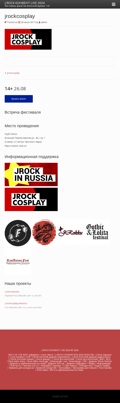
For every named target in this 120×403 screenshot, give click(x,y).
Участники (42, 369)
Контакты (15, 365)
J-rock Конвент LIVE (20, 356)
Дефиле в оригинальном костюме (28, 363)
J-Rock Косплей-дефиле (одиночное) (91, 356)
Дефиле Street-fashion (100, 361)
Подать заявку (102, 365)
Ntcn (108, 359)
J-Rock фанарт (43, 359)
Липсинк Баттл (31, 365)
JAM (102, 359)
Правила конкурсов (46, 367)
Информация (104, 363)
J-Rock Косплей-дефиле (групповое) (51, 356)
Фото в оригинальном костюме (66, 369)
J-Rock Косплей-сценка (22, 359)
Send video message (37, 361)
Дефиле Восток (56, 363)
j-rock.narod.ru (12, 291)
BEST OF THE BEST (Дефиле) (23, 354)
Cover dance (47, 354)
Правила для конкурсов (21, 367)
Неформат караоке (51, 365)
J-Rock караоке (104, 354)
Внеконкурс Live (58, 361)
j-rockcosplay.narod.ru (16, 303)
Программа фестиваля (84, 367)
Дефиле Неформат (77, 363)
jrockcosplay (13, 72)
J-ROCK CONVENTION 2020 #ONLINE (74, 354)
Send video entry (16, 361)
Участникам (105, 367)
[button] (28, 39)
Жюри (92, 363)
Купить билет (19, 98)
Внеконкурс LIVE (78, 361)
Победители (85, 365)
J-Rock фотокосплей (63, 359)
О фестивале (70, 365)
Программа (64, 367)
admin (43, 22)
